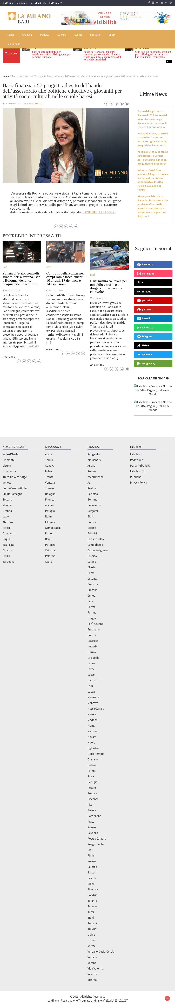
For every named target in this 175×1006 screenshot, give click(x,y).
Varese (92, 946)
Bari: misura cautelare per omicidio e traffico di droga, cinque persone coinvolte (51, 54)
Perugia (50, 511)
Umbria (7, 511)
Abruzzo (8, 522)
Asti (90, 482)
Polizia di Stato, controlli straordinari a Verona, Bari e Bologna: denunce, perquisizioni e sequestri (22, 278)
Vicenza (92, 974)
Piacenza (93, 799)
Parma (91, 771)
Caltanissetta (96, 539)
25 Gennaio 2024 (13, 103)
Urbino (92, 940)
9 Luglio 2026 (98, 298)
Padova (92, 765)
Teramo (92, 906)
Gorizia (92, 635)
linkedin (146, 318)
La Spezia (93, 658)
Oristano (93, 759)
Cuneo (91, 595)
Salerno (92, 867)
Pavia (91, 776)
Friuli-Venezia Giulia (15, 488)
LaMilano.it (13, 44)
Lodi (90, 686)
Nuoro (91, 742)
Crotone (92, 590)
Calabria (7, 550)
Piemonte (9, 460)
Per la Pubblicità (38, 2)
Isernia (92, 652)
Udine (91, 934)
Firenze (49, 499)
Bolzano (92, 522)
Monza (92, 725)
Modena (92, 720)
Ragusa (92, 827)
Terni (91, 912)
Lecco (91, 675)
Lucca (91, 691)
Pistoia (92, 810)
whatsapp (147, 327)
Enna (90, 601)
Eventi (78, 34)
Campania (9, 533)
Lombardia (9, 471)
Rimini (91, 855)
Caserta (92, 556)
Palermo (50, 556)
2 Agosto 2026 (56, 290)
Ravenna (93, 833)
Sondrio (92, 895)
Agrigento (94, 454)
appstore (147, 354)
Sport (112, 34)
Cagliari (49, 562)
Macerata (93, 697)
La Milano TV (55, 2)
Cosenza (93, 578)
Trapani (92, 923)
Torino (49, 460)
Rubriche (135, 477)
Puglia (6, 539)
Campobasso (53, 528)
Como (91, 573)
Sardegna (8, 562)
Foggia (92, 618)
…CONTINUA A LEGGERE (99, 212)
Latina (91, 663)
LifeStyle (95, 34)
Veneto (7, 482)
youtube (147, 300)
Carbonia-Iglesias (98, 550)
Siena (91, 884)
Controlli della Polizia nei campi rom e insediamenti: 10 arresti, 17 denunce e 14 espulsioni (65, 278)
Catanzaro (51, 550)
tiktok (145, 345)
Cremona (93, 584)
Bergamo (93, 511)
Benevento (94, 505)
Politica (44, 34)
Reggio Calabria (97, 838)
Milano (49, 471)
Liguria (7, 465)
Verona (92, 963)
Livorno (92, 680)
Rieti (90, 850)
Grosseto (93, 641)
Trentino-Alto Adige (15, 477)
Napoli (49, 533)
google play (148, 363)
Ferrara (92, 612)
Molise (7, 528)
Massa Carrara (96, 708)
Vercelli (92, 957)
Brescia (92, 528)
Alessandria (95, 460)
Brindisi (92, 533)
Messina (92, 731)
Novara (92, 737)
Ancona (49, 505)
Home (10, 34)
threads (146, 291)
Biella (91, 516)
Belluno (92, 499)
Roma (48, 516)
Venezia (50, 482)
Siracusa (93, 889)
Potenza (50, 545)
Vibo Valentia (96, 968)
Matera (92, 714)
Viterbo (92, 980)
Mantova (93, 703)
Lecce (91, 669)
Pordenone (94, 816)
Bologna (50, 494)
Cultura (61, 34)
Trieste (49, 488)
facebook (147, 264)
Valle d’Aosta (10, 454)
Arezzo (92, 471)
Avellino (92, 488)
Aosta (48, 454)
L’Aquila (50, 522)
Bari (26, 103)
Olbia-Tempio (96, 754)
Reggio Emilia (96, 844)
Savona (92, 878)
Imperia (92, 646)
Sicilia (6, 556)
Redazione (21, 2)
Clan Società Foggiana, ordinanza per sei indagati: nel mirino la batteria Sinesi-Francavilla (154, 54)
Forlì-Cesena (95, 624)
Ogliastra (93, 748)
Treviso (92, 929)
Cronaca (27, 34)
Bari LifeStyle (36, 103)
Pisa (90, 805)
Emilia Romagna (12, 494)
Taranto (92, 901)
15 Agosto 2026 (12, 290)
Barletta (93, 494)
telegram (147, 336)
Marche (7, 505)
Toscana (7, 499)
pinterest (147, 309)
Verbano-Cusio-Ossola (101, 951)
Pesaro (92, 788)
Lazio (6, 516)
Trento (49, 477)
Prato (91, 821)
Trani (91, 918)
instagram (148, 273)
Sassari (92, 872)
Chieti (91, 567)
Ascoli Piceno (96, 477)
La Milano (8, 2)
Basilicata (8, 545)
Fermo (92, 607)
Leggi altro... (10, 357)
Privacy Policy (138, 482)
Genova (49, 465)
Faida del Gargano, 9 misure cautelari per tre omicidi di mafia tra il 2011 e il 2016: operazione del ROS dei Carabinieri (102, 55)
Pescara (92, 793)
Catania (92, 562)
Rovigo (92, 861)
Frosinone (94, 629)
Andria (91, 465)
